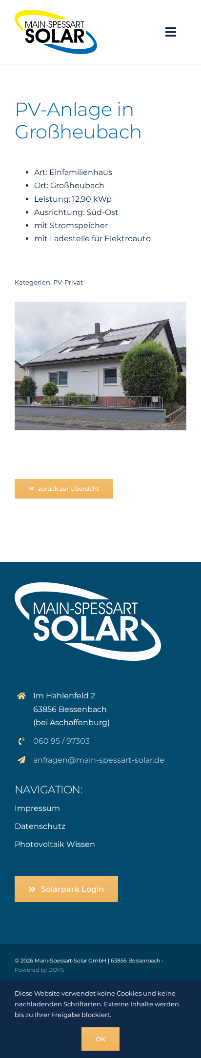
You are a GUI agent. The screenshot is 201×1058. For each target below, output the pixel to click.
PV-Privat (68, 282)
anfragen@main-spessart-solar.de (98, 760)
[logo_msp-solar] (56, 13)
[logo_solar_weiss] (88, 586)
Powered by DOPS (39, 969)
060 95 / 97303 (61, 741)
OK (100, 1039)
